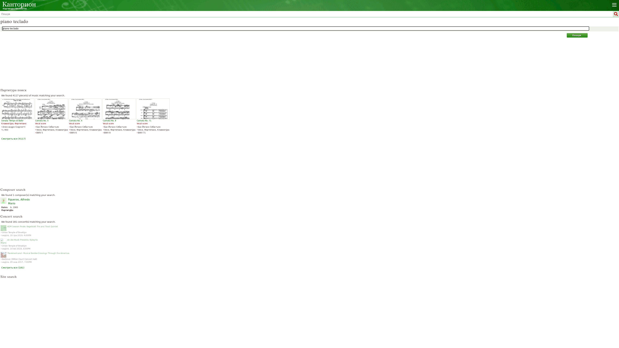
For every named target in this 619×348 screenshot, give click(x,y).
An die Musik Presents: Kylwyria (22, 240)
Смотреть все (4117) (13, 138)
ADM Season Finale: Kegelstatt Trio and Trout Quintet (32, 226)
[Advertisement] (309, 64)
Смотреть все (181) (12, 267)
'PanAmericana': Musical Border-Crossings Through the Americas (38, 253)
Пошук (576, 35)
